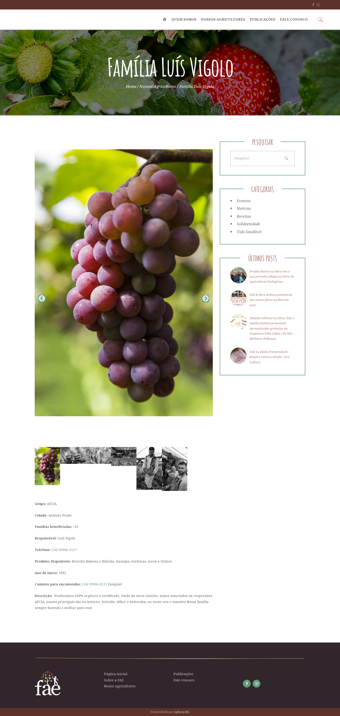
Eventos (243, 201)
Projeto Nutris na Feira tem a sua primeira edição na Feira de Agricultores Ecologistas (272, 277)
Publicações (183, 674)
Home (131, 86)
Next (205, 298)
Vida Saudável (249, 232)
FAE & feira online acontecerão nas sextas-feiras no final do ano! (271, 300)
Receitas (244, 216)
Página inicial (115, 674)
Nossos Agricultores (157, 86)
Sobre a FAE (114, 680)
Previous (42, 298)
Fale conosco (184, 680)
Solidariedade (248, 224)
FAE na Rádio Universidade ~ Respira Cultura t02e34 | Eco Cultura (270, 357)
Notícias (244, 208)
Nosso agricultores (120, 686)
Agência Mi (181, 712)
